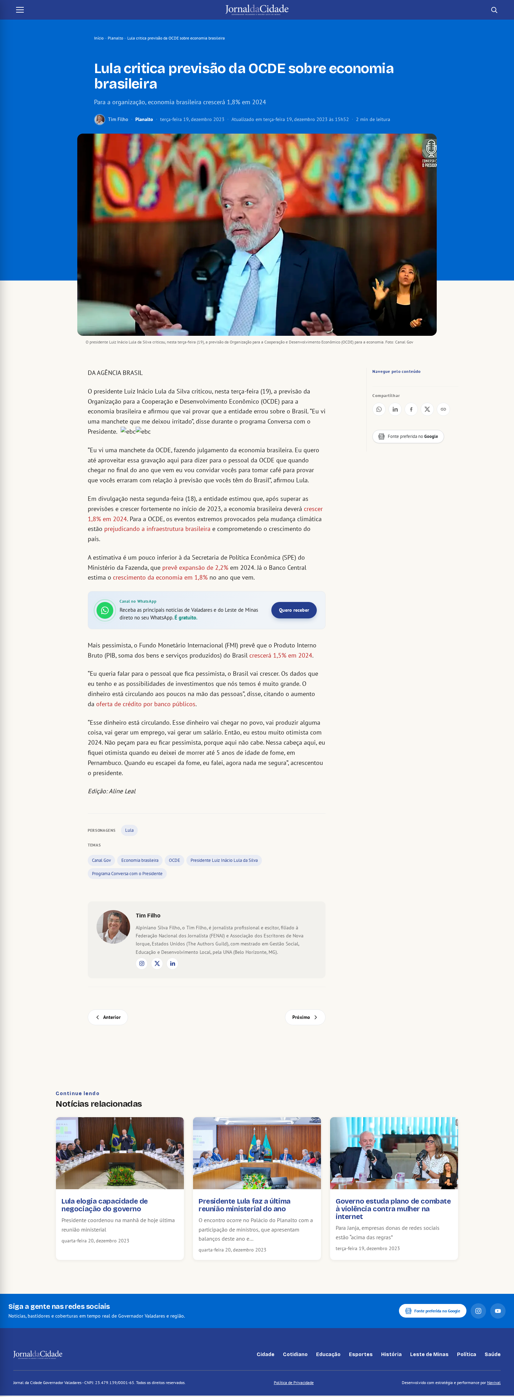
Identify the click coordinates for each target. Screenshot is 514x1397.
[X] (157, 964)
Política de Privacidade (294, 1382)
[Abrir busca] (494, 9)
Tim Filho (118, 119)
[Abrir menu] (20, 9)
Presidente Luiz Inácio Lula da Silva (224, 860)
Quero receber (294, 610)
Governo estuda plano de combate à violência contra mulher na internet (393, 1209)
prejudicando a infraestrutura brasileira (157, 529)
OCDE (174, 860)
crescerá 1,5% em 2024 (280, 655)
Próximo (301, 1017)
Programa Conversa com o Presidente (127, 874)
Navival (494, 1382)
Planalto (115, 38)
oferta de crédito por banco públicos (145, 704)
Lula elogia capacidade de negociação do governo (105, 1205)
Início (98, 38)
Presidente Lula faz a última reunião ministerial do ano (245, 1205)
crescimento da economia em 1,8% (160, 577)
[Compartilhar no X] (427, 409)
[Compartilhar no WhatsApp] (379, 409)
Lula (129, 830)
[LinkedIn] (172, 964)
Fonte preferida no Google (437, 1310)
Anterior (112, 1017)
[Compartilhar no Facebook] (411, 409)
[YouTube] (498, 1311)
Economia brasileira (139, 860)
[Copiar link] (443, 409)
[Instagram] (142, 964)
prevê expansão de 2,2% (195, 567)
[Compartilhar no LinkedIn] (395, 409)
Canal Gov (101, 860)
